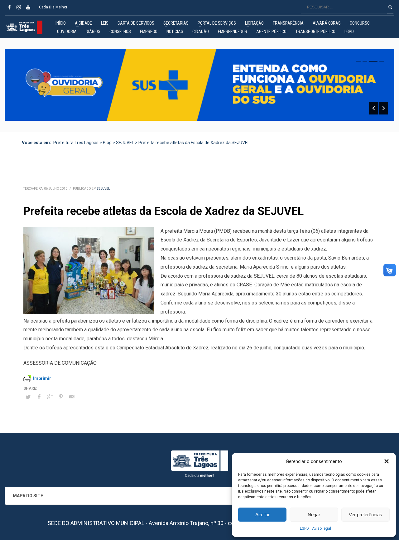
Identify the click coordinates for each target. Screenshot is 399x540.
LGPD (304, 528)
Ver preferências (365, 514)
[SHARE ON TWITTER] (28, 397)
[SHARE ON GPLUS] (50, 396)
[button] (386, 461)
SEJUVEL (103, 188)
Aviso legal (321, 528)
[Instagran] (18, 7)
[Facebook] (9, 7)
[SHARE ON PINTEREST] (60, 396)
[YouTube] (28, 7)
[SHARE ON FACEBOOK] (39, 396)
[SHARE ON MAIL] (71, 396)
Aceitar (262, 514)
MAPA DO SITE (28, 495)
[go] (390, 7)
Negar (314, 514)
